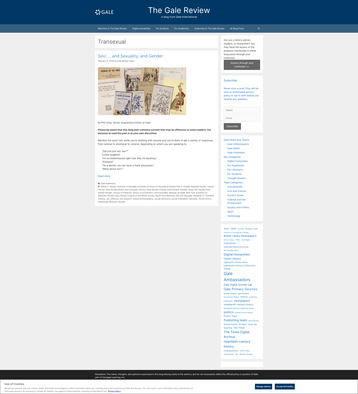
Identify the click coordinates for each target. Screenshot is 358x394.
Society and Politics (238, 207)
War (236, 354)
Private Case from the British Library (137, 195)
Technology (233, 216)
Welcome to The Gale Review (112, 28)
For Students (162, 28)
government (243, 293)
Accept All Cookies (284, 386)
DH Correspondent (231, 250)
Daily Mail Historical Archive (236, 247)
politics (229, 312)
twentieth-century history (237, 344)
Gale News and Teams (236, 139)
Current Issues (235, 195)
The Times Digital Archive (236, 334)
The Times (239, 327)
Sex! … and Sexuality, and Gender (130, 55)
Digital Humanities (141, 28)
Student (243, 324)
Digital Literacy (232, 258)
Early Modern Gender (177, 189)
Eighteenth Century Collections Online (239, 267)
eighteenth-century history (236, 262)
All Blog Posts (237, 28)
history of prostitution (143, 192)
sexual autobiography (143, 198)
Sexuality (193, 198)
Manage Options (263, 386)
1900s (233, 228)
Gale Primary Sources (240, 289)
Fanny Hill (192, 189)
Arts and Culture (236, 191)
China (238, 240)
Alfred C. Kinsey (108, 186)
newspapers (242, 300)
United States (245, 351)
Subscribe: (231, 80)
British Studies (229, 240)
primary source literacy (244, 313)
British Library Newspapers (240, 235)
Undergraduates (231, 351)
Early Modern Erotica (156, 189)
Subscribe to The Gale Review (209, 28)
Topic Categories (233, 182)
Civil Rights (246, 240)
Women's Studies (117, 202)
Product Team (230, 316)
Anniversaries (235, 186)
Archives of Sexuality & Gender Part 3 (164, 186)
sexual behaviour (162, 198)
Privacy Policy (114, 391)
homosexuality (161, 192)
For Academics (181, 28)
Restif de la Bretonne (165, 195)
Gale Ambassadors (238, 144)
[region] (179, 386)
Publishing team (235, 320)
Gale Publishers (108, 183)
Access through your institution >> (242, 65)
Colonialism (229, 243)
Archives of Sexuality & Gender (131, 186)
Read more (104, 176)
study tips (252, 324)
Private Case (113, 195)
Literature (228, 301)
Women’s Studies (245, 354)
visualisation (229, 354)
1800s (226, 229)
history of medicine (122, 192)
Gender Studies (105, 192)
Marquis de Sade (177, 192)
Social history (205, 198)
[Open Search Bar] (259, 28)
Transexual (103, 202)
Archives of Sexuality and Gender (236, 232)
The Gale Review (179, 10)
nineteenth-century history (239, 304)
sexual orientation (179, 198)
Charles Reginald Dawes (194, 186)
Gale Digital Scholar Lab (238, 284)
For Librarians (235, 169)
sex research (126, 198)
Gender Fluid (204, 189)
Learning (253, 297)
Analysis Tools (251, 229)
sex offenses (112, 198)
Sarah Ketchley (253, 321)
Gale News (233, 148)
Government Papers (231, 297)
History (244, 297)
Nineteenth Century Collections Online (239, 308)
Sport (230, 211)
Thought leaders (236, 178)
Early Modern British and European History (125, 189)
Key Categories (232, 157)
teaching (228, 328)
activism (241, 229)
